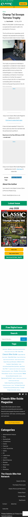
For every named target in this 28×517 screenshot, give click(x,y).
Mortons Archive (22, 371)
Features (5, 446)
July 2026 (14, 208)
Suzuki (12, 385)
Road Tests (6, 464)
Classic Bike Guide (16, 177)
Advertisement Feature (9, 434)
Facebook (8, 364)
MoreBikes (16, 371)
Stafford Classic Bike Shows (14, 380)
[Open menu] (14, 7)
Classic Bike (20, 351)
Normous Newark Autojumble (12, 376)
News (4, 11)
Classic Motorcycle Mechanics (10, 361)
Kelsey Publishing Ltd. (8, 513)
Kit (4, 453)
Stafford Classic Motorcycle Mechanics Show (14, 382)
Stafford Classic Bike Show (21, 378)
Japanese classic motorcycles (15, 368)
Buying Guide (6, 439)
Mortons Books (5, 373)
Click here (19, 169)
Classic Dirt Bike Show (21, 357)
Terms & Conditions (6, 516)
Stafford (14, 378)
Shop (4, 467)
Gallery (5, 450)
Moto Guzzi (11, 373)
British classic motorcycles (10, 351)
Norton (20, 376)
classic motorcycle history (19, 359)
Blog (4, 437)
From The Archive (8, 448)
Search (23, 339)
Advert (14, 88)
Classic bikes (4, 357)
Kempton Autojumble (6, 371)
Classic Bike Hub (21, 354)
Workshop (18, 389)
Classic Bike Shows (12, 357)
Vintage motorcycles (11, 390)
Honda (20, 364)
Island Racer (22, 366)
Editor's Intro (20, 361)
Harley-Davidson (14, 364)
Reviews (5, 462)
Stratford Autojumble (7, 385)
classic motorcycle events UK (8, 359)
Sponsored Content (6, 378)
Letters (11, 371)
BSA (16, 351)
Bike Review (5, 349)
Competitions (6, 441)
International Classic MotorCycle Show (11, 366)
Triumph (22, 387)
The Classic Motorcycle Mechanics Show (11, 387)
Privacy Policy (19, 513)
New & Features (7, 460)
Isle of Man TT (6, 368)
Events (5, 443)
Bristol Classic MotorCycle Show (19, 349)
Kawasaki (23, 368)
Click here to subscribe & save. (14, 120)
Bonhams (10, 349)
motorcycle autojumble (17, 373)
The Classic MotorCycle (20, 385)
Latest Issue (6, 455)
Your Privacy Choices (14, 422)
